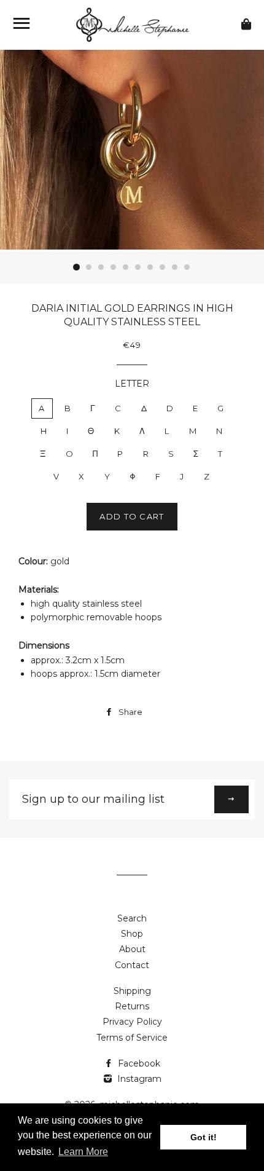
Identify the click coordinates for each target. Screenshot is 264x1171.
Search (132, 918)
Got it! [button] (203, 1137)
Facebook (137, 1063)
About (132, 949)
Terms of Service (132, 1037)
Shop (132, 933)
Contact (132, 965)
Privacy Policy (132, 1021)
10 (187, 267)
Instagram (138, 1078)
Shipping (132, 990)
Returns (132, 1006)
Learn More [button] (83, 1151)
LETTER (132, 383)
